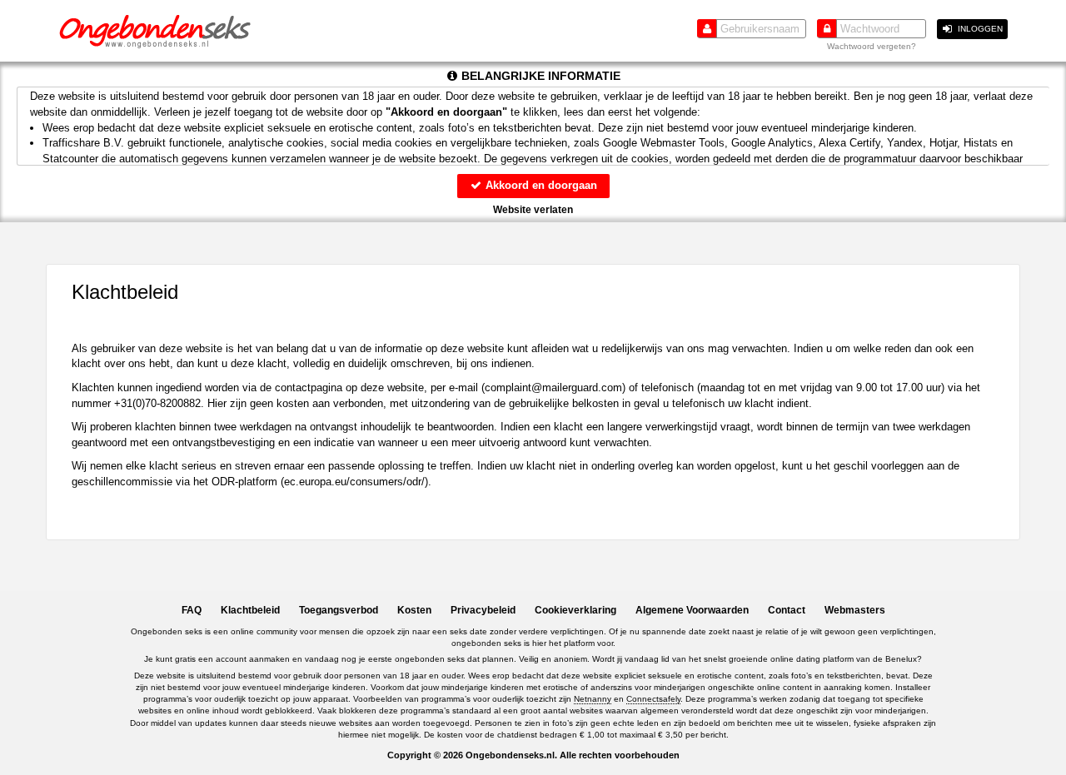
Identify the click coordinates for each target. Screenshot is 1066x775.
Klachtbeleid (250, 610)
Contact (786, 610)
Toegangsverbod (338, 610)
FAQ (192, 610)
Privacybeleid (483, 610)
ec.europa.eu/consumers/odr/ (354, 481)
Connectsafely (653, 698)
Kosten (414, 610)
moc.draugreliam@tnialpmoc (553, 387)
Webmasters (854, 610)
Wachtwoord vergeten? (871, 46)
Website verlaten (533, 210)
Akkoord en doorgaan (539, 185)
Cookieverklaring (575, 610)
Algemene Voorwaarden (692, 610)
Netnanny (592, 698)
